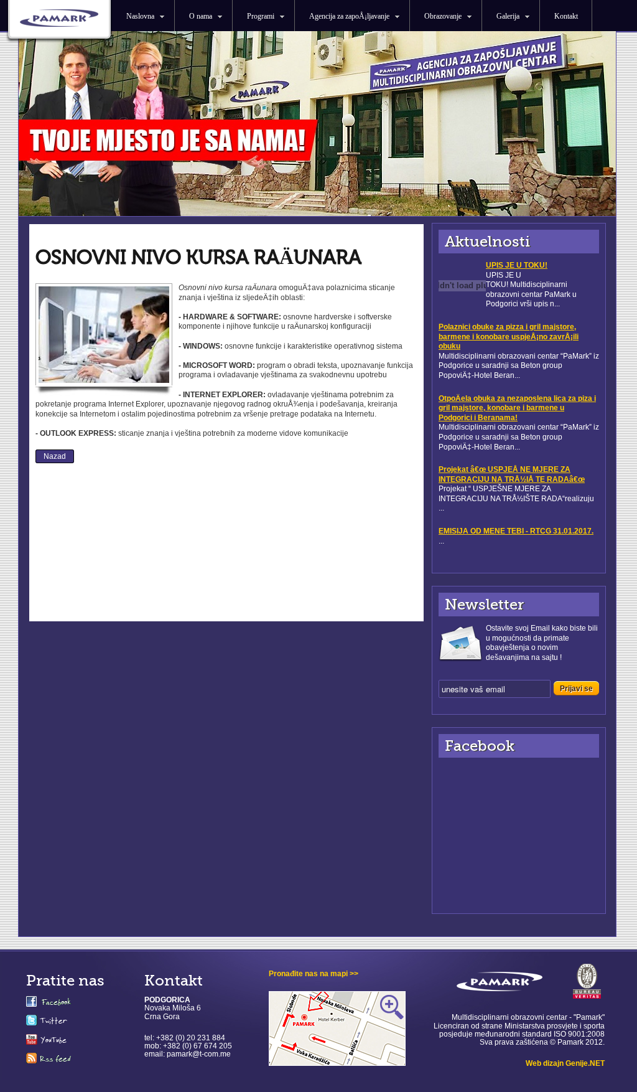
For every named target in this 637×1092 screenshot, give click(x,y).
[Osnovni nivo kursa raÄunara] (103, 383)
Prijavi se (576, 688)
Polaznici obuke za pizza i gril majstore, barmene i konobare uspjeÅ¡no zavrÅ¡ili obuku (509, 336)
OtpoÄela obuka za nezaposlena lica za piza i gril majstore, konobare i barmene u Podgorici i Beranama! (517, 408)
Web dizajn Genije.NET (565, 1063)
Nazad (55, 456)
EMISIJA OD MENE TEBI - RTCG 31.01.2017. (516, 531)
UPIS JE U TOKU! (516, 265)
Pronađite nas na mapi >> (313, 973)
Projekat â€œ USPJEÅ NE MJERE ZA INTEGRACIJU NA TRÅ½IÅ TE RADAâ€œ (512, 474)
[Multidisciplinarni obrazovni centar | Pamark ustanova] (59, 22)
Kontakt (566, 16)
